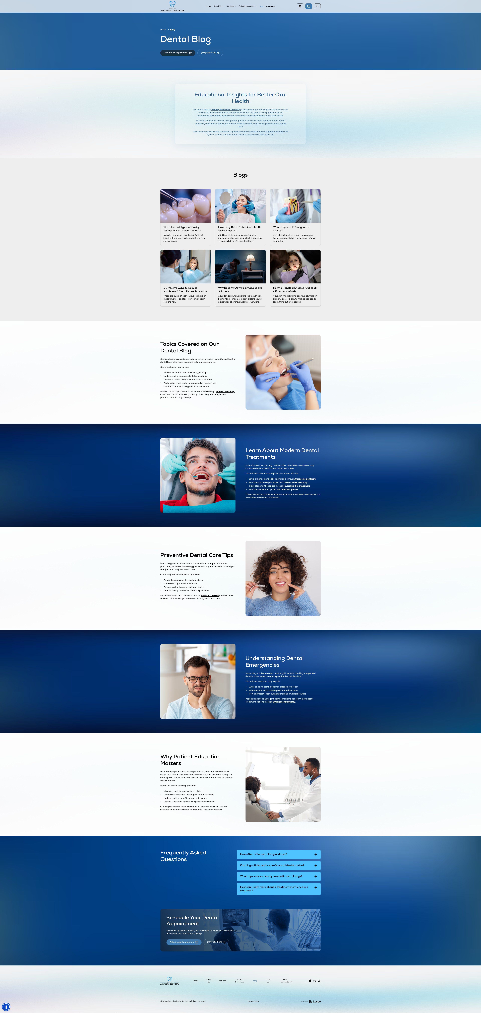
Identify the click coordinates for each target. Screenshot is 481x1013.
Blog (261, 6)
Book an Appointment (286, 980)
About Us (208, 980)
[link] (172, 6)
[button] (219, 6)
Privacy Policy (253, 1001)
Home (208, 6)
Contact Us (270, 6)
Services (222, 980)
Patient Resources (239, 980)
